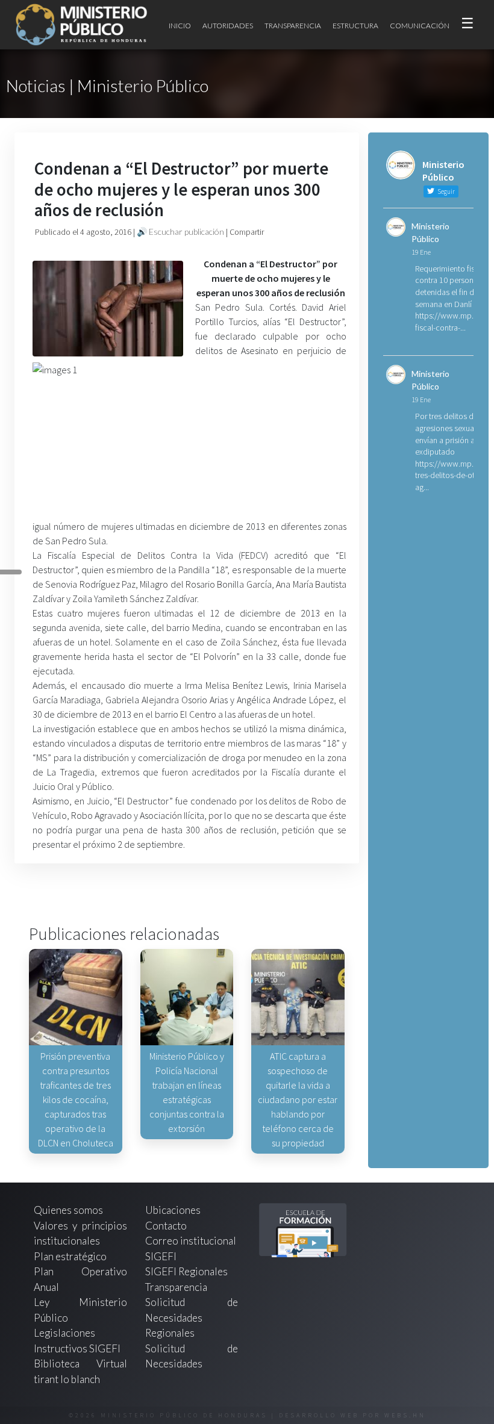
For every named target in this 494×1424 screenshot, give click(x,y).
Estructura (355, 25)
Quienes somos (68, 1210)
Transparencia (292, 25)
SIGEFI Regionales (186, 1271)
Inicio (180, 25)
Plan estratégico (71, 1256)
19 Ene (421, 252)
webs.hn (405, 1415)
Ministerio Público (430, 232)
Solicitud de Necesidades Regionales (192, 1317)
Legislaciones (64, 1332)
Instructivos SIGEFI (77, 1348)
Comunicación (419, 25)
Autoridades (227, 25)
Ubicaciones (173, 1210)
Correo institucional (190, 1240)
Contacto (166, 1225)
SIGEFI (161, 1256)
